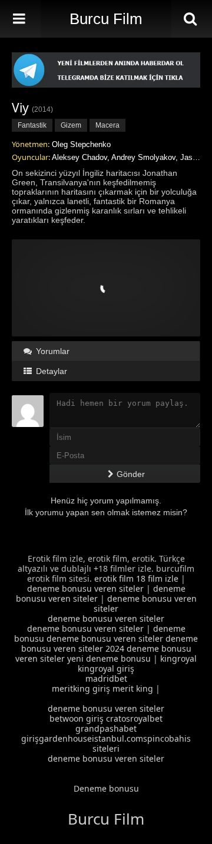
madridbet (106, 678)
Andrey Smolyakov (143, 157)
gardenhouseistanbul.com (91, 738)
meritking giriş (81, 688)
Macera (107, 125)
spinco (156, 738)
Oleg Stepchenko (81, 144)
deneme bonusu (118, 658)
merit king (132, 688)
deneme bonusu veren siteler (85, 588)
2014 (42, 109)
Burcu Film (106, 19)
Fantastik (32, 125)
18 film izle (157, 578)
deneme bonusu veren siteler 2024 (109, 643)
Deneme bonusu (106, 788)
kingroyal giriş (106, 668)
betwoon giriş (76, 718)
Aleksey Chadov (79, 157)
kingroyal (178, 658)
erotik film (114, 578)
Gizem (71, 125)
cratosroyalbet (134, 718)
